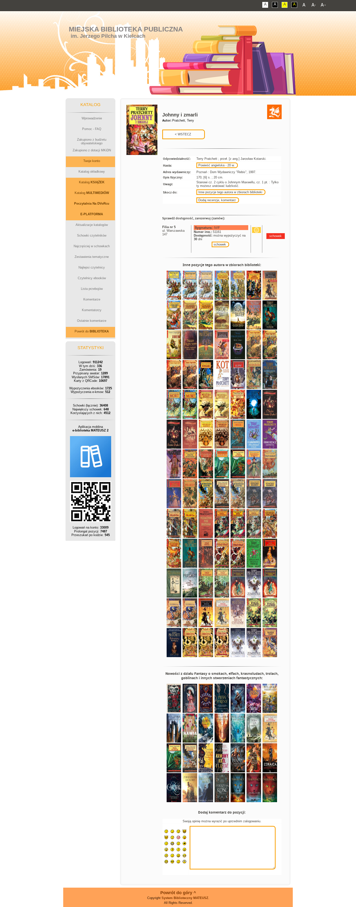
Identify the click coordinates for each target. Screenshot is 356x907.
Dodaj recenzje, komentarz (217, 200)
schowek (220, 244)
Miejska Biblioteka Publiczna (126, 29)
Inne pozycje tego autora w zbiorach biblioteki (230, 192)
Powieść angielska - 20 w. (216, 165)
